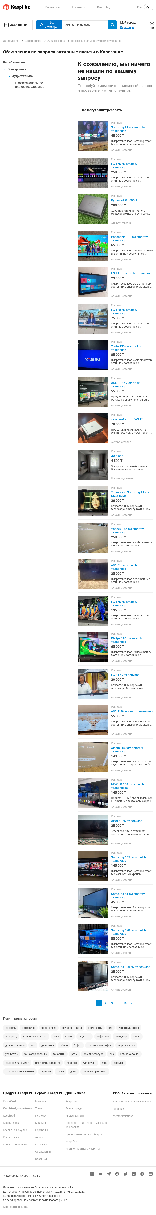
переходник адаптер (47, 1062)
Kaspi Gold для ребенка (17, 1108)
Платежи (40, 1115)
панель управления (95, 1071)
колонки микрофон (100, 1045)
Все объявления (14, 62)
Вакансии (118, 1108)
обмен (64, 1045)
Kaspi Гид (41, 1158)
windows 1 (89, 1062)
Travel (38, 1108)
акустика (84, 1036)
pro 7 (74, 1054)
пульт (60, 1071)
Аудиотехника (22, 76)
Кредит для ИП (12, 1137)
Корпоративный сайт (16, 1206)
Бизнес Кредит (74, 1108)
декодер (118, 1062)
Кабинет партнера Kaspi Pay (82, 1148)
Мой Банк (41, 1122)
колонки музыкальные (19, 1071)
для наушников (15, 1045)
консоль (10, 1027)
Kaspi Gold (9, 1101)
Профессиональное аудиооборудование (29, 85)
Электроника (17, 69)
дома (73, 1071)
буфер (77, 1045)
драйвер (72, 1062)
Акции (39, 1137)
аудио (136, 1036)
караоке (45, 1071)
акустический (126, 1045)
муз (33, 1045)
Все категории (52, 25)
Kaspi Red (9, 1115)
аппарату (11, 1036)
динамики (47, 1045)
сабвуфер (121, 1036)
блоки (69, 1036)
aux (112, 1054)
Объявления (19, 25)
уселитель (11, 1054)
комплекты (95, 1027)
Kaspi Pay (71, 1101)
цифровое (102, 1036)
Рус (148, 7)
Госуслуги (41, 1144)
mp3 (104, 1062)
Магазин (40, 1101)
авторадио (28, 1027)
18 (125, 1003)
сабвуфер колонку (35, 1054)
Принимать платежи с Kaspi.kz (84, 1134)
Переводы (41, 1130)
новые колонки (129, 1054)
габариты (59, 1054)
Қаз (140, 7)
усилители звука (129, 1027)
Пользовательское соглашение (131, 1101)
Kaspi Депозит (12, 1122)
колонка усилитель (35, 1036)
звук (56, 1036)
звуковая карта (72, 1027)
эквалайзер (48, 1027)
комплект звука (93, 1054)
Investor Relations (122, 1115)
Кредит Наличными (15, 1144)
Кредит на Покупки (15, 1130)
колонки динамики (17, 1062)
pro (110, 1027)
